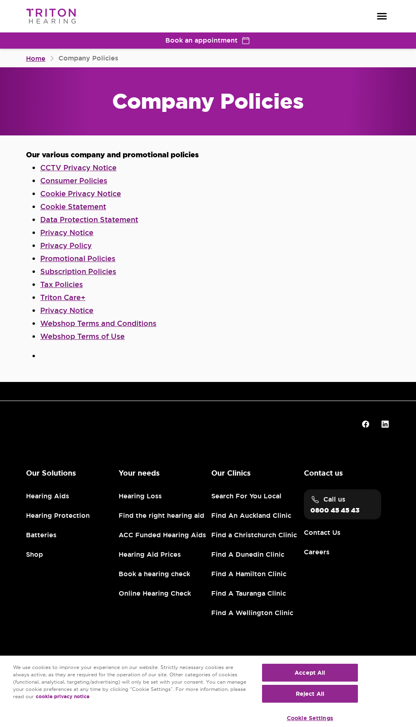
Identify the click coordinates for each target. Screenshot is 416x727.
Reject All (310, 693)
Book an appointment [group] (201, 40)
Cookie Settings (310, 718)
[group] (78, 167)
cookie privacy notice (62, 696)
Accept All (310, 672)
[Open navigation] (382, 16)
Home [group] (36, 59)
